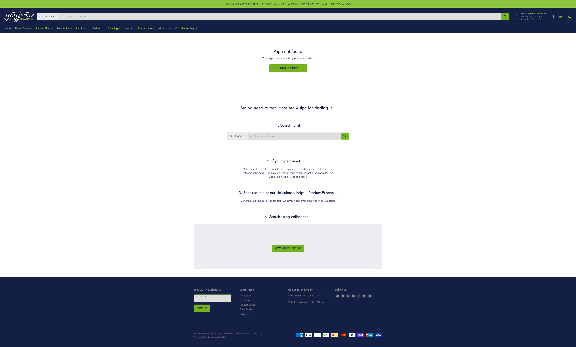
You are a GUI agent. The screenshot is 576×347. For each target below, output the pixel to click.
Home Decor (22, 28)
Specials (129, 28)
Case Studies (247, 309)
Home (7, 28)
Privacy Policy (216, 333)
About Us (163, 28)
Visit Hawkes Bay (185, 28)
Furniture (81, 28)
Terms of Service (242, 333)
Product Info (145, 28)
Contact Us (245, 295)
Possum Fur (63, 28)
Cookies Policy (200, 333)
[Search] (505, 16)
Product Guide (247, 304)
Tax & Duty (257, 333)
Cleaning (113, 28)
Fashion (97, 28)
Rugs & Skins (43, 28)
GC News (245, 300)
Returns (228, 333)
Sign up (202, 308)
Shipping (244, 314)
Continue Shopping (288, 68)
